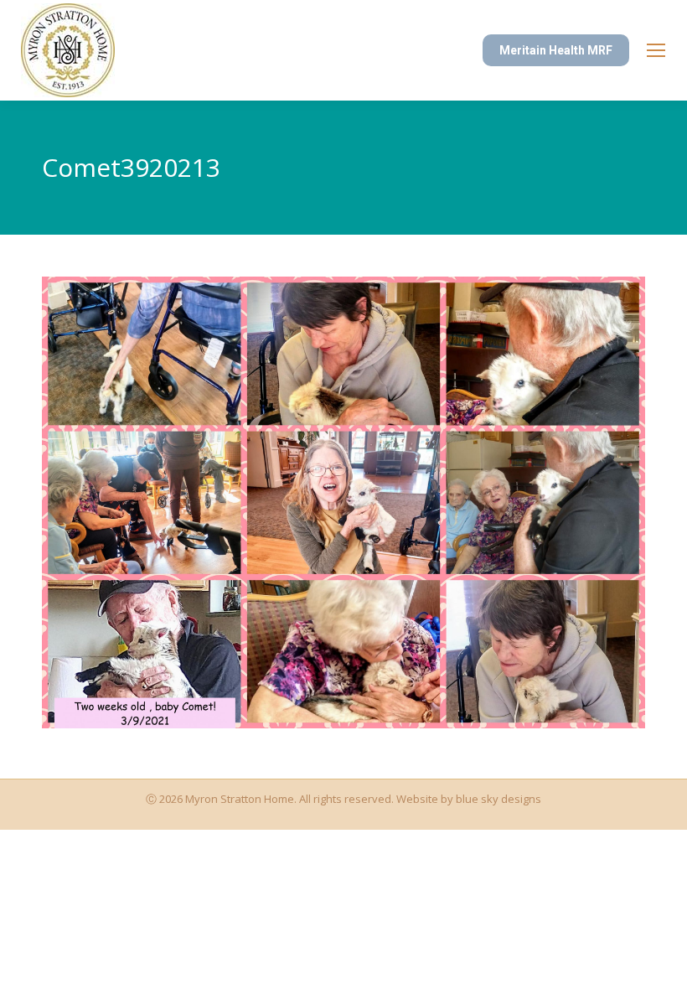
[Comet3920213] (343, 502)
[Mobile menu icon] (656, 50)
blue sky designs (498, 798)
